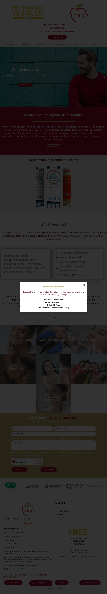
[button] (84, 285)
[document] (53, 297)
